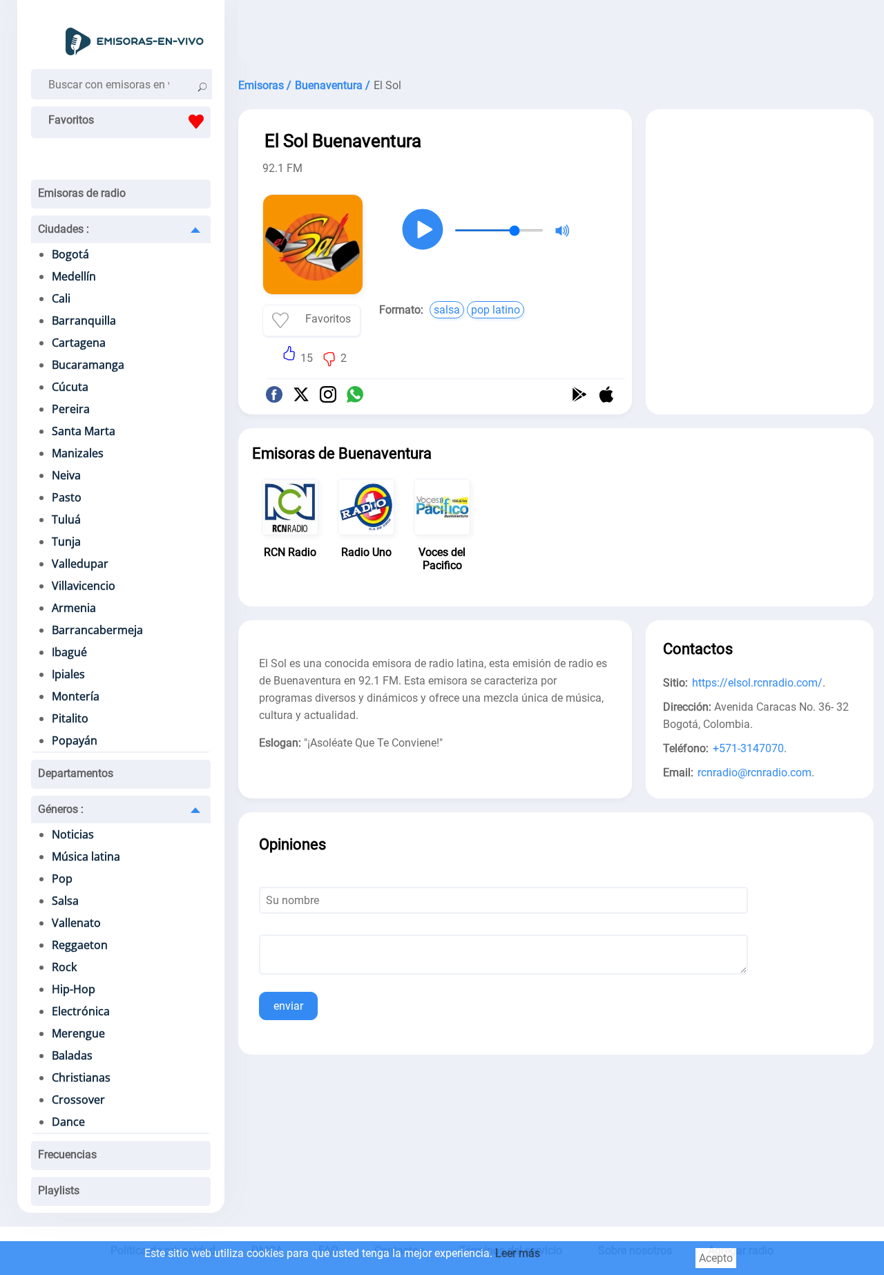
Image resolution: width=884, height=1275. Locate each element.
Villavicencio (83, 585)
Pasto (66, 497)
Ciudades (63, 229)
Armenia (74, 607)
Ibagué (69, 652)
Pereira (71, 408)
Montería (75, 696)
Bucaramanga (88, 364)
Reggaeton (80, 944)
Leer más (517, 1253)
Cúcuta (70, 386)
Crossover (78, 1099)
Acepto (716, 1258)
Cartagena (79, 342)
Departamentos (75, 773)
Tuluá (66, 519)
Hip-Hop (73, 989)
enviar (288, 1006)
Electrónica (81, 1011)
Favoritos (71, 119)
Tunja (66, 541)
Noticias (73, 834)
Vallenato (76, 922)
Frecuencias (67, 1154)
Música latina (86, 856)
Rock (64, 967)
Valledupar (80, 563)
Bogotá (70, 254)
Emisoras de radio (82, 193)
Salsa (65, 900)
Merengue (78, 1033)
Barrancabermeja (97, 630)
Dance (68, 1121)
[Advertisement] (556, 34)
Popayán (74, 740)
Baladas (72, 1055)
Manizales (78, 453)
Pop (62, 878)
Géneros (61, 809)
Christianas (81, 1077)
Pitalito (70, 718)
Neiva (66, 475)
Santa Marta (83, 431)
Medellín (74, 276)
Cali (61, 298)
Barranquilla (84, 320)
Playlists (58, 1190)
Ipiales (68, 674)
